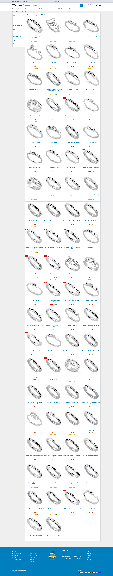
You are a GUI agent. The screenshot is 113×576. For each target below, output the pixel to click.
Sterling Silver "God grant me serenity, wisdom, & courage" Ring (34, 37)
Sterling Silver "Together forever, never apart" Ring (72, 509)
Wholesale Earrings (16, 555)
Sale (70, 8)
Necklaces (41, 8)
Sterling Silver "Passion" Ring (91, 247)
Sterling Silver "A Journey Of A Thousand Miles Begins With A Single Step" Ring (53, 90)
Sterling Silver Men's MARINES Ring (34, 194)
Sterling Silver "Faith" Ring (53, 62)
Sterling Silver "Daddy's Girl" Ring (72, 402)
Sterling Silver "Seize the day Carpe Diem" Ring (91, 350)
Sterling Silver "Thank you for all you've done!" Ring (72, 248)
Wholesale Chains (16, 561)
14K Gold (60, 8)
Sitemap (89, 559)
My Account (32, 563)
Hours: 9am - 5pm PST (34, 555)
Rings (13, 8)
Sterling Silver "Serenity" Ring (91, 508)
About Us (89, 553)
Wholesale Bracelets (16, 557)
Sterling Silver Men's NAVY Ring (72, 375)
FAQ (31, 551)
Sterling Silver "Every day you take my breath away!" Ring (53, 326)
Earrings (27, 8)
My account (88, 5)
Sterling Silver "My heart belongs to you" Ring (53, 273)
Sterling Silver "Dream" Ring (72, 325)
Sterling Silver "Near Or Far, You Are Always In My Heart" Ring (53, 116)
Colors (13, 564)
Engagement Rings (17, 36)
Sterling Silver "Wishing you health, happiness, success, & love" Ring (72, 116)
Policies (89, 555)
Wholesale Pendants (16, 553)
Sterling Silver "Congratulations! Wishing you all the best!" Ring (91, 326)
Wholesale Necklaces (16, 559)
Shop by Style (53, 8)
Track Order (89, 551)
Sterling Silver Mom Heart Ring (91, 273)
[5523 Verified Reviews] (52, 561)
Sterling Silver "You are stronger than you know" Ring (53, 483)
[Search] (81, 5)
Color (14, 18)
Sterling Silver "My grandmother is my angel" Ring (53, 376)
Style (14, 40)
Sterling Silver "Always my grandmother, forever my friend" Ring (91, 376)
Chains (47, 8)
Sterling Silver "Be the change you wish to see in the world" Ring (34, 456)
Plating (14, 29)
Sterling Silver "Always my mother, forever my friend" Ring (53, 509)
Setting (14, 32)
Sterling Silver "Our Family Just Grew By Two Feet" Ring (34, 274)
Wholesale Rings (15, 551)
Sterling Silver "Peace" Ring (34, 167)
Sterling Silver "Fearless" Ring (91, 36)
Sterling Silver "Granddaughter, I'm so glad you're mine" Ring (72, 483)
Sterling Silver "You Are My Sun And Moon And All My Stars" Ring (91, 430)
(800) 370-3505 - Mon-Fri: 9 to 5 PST (19, 1)
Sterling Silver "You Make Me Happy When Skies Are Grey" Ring (72, 221)
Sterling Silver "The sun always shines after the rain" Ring (72, 195)
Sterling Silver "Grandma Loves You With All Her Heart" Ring (53, 456)
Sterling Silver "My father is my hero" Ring (91, 194)
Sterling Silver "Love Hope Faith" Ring (53, 402)
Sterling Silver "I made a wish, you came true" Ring (53, 301)
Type (14, 43)
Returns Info (32, 559)
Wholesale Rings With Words (21, 11)
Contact (89, 557)
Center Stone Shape (17, 25)
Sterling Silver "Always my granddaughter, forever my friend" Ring (34, 403)
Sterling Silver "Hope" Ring (72, 36)
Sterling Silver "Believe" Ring (53, 142)
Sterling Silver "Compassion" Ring (72, 167)
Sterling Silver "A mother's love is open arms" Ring (91, 168)
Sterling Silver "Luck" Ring (34, 300)
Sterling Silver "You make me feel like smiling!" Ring (34, 248)
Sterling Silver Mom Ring (72, 273)
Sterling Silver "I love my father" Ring (72, 300)
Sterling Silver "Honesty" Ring (91, 300)
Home (13, 11)
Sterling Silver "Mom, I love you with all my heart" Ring (34, 509)
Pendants (20, 8)
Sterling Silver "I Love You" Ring (91, 220)
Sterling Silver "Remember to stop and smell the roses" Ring (34, 376)
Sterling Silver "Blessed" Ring (91, 62)
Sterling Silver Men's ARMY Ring (35, 115)
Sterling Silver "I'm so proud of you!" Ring (34, 535)
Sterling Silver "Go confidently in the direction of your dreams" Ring (72, 456)
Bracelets (34, 8)
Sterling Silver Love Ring (53, 36)
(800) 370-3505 (33, 553)
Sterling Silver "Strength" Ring (72, 89)
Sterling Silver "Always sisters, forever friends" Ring (91, 456)
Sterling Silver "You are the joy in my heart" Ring (53, 247)
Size (14, 21)
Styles (13, 563)
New (66, 8)
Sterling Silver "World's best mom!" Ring (91, 482)
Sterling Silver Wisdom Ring (53, 350)
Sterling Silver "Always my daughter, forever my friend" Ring (34, 483)
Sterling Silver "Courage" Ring (34, 142)
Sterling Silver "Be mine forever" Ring (34, 350)
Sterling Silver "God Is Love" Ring (53, 535)
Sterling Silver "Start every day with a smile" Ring (72, 350)
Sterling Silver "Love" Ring (91, 89)
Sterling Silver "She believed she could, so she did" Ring (34, 221)
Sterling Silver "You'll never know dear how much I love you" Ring (53, 221)
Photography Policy (34, 557)
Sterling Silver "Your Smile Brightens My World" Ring (91, 403)
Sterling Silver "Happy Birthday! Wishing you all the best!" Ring (34, 326)
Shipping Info (33, 561)
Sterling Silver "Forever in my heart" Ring (72, 142)
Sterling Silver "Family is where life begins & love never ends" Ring (53, 195)
